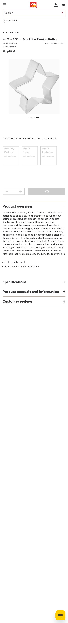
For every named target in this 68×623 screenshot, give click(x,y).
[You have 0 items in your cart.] (63, 4)
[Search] (62, 12)
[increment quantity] (20, 191)
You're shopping (10, 20)
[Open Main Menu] (4, 4)
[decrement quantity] (6, 191)
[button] (56, 5)
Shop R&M (9, 51)
